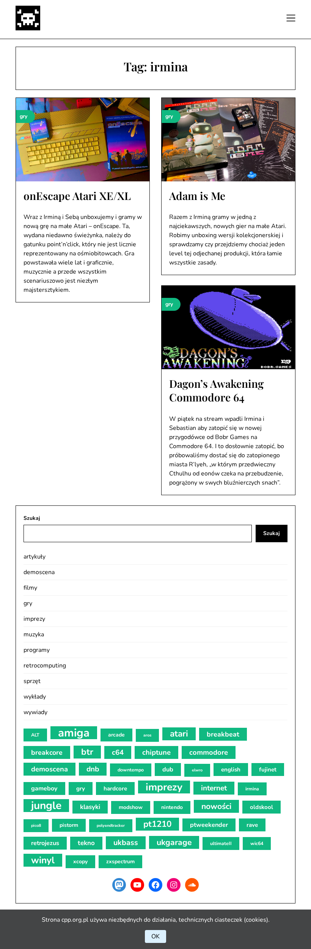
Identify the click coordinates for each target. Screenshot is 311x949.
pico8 (36, 825)
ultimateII (221, 843)
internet (214, 788)
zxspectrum (120, 861)
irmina (252, 788)
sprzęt (32, 681)
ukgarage (174, 842)
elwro (197, 770)
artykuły (35, 556)
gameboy (44, 788)
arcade (116, 734)
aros (147, 735)
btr (87, 752)
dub (167, 769)
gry (28, 603)
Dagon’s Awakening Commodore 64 (216, 390)
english (230, 769)
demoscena (39, 572)
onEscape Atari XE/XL (77, 196)
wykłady (35, 696)
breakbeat (223, 734)
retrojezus (45, 843)
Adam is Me (197, 196)
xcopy (80, 861)
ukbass (125, 842)
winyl (43, 860)
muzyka (34, 634)
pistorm (69, 825)
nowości (216, 806)
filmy (30, 588)
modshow (131, 807)
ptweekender (209, 825)
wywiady (35, 712)
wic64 (256, 843)
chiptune (156, 752)
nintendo (172, 807)
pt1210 (157, 824)
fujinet (267, 769)
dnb (92, 769)
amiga (74, 732)
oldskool (261, 807)
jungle (46, 805)
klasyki (90, 807)
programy (37, 650)
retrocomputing (45, 665)
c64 (118, 752)
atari (179, 734)
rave (252, 825)
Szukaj (32, 518)
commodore (208, 752)
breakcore (47, 752)
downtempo (131, 769)
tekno (86, 843)
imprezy (34, 619)
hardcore (115, 788)
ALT (35, 735)
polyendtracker (111, 825)
